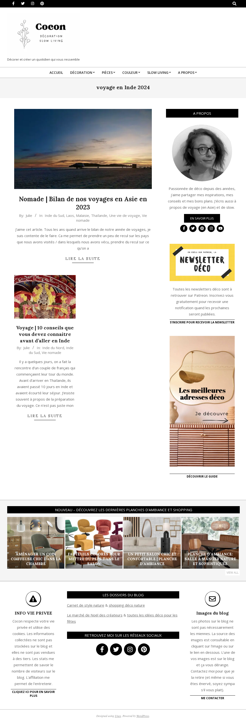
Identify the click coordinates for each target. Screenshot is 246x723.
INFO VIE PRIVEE (33, 613)
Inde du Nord (53, 347)
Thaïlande (99, 215)
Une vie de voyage (124, 215)
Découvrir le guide (202, 476)
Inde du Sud (54, 215)
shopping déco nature (127, 605)
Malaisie (82, 215)
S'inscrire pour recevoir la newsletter (202, 322)
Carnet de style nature (85, 605)
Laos (70, 215)
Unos (118, 716)
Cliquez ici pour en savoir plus (33, 694)
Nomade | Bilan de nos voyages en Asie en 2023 (83, 203)
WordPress (142, 716)
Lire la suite (82, 258)
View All (233, 573)
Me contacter (212, 698)
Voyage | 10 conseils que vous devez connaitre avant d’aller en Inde (45, 334)
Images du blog (212, 613)
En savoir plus (202, 218)
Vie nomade (51, 352)
